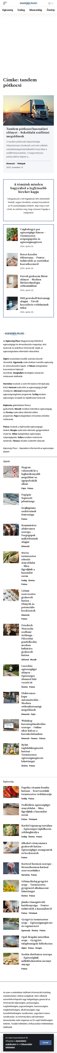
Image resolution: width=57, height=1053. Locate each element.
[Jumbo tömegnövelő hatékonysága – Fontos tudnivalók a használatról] (11, 906)
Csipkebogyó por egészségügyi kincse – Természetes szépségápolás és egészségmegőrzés (33, 236)
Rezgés (38, 948)
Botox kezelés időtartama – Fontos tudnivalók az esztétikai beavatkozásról (34, 259)
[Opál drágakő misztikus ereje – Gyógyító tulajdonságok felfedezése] (11, 941)
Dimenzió (10, 163)
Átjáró (24, 948)
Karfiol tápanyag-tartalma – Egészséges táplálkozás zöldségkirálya (36, 829)
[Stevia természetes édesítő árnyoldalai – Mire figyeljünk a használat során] (11, 557)
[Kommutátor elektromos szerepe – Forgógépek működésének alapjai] (11, 530)
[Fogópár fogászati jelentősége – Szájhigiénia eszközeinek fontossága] (11, 499)
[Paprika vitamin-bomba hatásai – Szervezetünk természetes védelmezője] (11, 792)
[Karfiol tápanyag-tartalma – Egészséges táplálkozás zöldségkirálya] (11, 830)
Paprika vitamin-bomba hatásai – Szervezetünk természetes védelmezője (36, 791)
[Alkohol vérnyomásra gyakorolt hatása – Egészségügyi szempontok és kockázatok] (11, 847)
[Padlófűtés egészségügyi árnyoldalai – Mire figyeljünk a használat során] (11, 809)
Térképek (21, 163)
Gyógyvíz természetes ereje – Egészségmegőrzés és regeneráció (36, 923)
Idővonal (25, 660)
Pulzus (30, 488)
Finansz (34, 738)
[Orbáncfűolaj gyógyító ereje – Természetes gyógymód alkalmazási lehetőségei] (11, 886)
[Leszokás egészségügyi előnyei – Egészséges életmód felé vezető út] (11, 670)
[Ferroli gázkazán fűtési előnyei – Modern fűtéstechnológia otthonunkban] (12, 281)
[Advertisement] (28, 43)
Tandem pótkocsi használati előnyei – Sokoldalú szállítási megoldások (27, 132)
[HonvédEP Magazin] (28, 3)
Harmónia (25, 875)
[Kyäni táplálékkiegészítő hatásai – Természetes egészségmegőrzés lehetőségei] (11, 749)
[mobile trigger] (6, 3)
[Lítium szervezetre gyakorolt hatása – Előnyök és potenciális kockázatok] (11, 595)
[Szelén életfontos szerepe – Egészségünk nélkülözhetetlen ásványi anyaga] (11, 959)
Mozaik (33, 660)
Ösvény (31, 580)
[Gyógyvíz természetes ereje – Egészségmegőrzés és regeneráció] (11, 924)
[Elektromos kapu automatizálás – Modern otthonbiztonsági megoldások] (11, 698)
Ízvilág (24, 580)
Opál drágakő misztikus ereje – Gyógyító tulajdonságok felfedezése (37, 940)
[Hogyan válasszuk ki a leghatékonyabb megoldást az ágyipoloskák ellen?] (11, 472)
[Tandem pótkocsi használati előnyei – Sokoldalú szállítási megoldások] (28, 110)
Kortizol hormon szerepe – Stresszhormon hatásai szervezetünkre (37, 867)
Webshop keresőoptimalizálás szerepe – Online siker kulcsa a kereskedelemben (33, 727)
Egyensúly (25, 930)
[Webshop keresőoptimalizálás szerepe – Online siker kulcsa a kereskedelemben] (11, 725)
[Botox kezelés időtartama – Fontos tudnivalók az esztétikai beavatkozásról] (12, 259)
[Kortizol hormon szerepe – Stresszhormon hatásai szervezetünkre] (11, 868)
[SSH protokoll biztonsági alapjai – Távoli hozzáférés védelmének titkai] (12, 303)
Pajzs (23, 488)
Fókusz (42, 738)
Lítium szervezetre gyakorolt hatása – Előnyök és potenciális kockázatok (28, 600)
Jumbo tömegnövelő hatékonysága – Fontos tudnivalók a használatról (36, 905)
